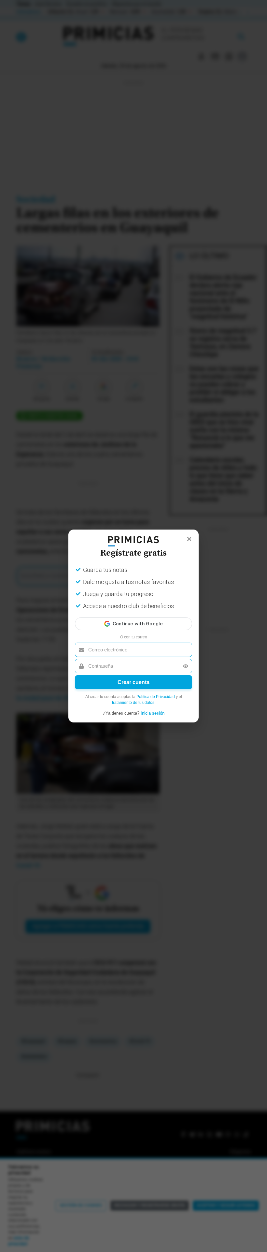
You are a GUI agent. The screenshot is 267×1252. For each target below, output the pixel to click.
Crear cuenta (133, 682)
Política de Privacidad (155, 696)
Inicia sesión (152, 713)
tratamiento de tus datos (133, 702)
